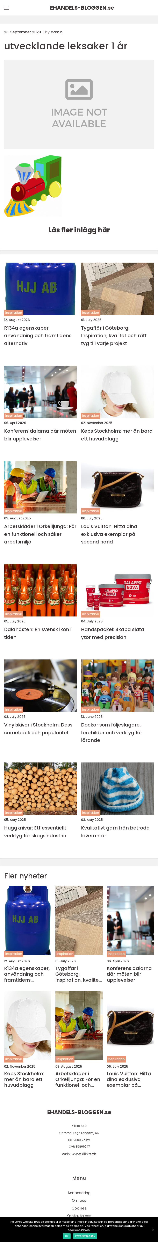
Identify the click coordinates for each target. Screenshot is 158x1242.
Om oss (79, 1200)
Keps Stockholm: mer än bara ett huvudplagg (117, 435)
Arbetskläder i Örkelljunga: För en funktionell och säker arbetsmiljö (40, 534)
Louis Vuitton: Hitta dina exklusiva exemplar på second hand (109, 534)
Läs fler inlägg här (79, 230)
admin (57, 32)
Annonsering (79, 1192)
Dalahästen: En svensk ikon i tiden (37, 633)
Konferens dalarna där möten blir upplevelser (40, 435)
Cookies (79, 1208)
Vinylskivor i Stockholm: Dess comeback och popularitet (38, 728)
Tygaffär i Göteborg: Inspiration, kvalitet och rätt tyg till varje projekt (114, 335)
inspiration (13, 312)
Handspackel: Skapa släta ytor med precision (112, 633)
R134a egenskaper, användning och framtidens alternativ (37, 335)
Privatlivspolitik (85, 1236)
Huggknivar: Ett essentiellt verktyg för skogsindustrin (35, 831)
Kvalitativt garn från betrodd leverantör (115, 831)
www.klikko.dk (84, 1153)
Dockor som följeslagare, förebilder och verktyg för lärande (111, 732)
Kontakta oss (79, 1215)
